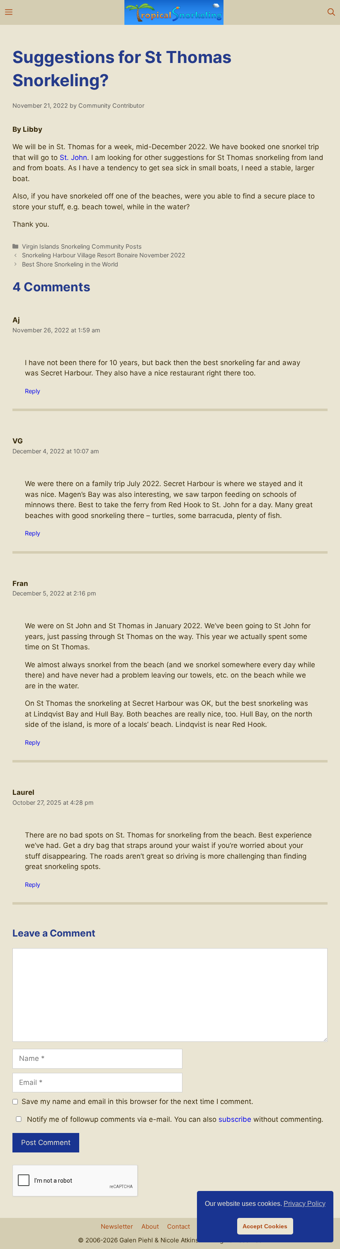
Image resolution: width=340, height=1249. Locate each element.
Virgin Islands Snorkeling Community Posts (82, 246)
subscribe (235, 1119)
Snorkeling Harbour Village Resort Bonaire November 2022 (103, 255)
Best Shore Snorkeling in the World (70, 264)
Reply (32, 391)
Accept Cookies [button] (265, 1226)
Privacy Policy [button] (304, 1203)
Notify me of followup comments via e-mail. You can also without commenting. (174, 1119)
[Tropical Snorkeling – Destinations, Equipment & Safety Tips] (173, 12)
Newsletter (117, 1226)
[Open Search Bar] (331, 12)
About (150, 1226)
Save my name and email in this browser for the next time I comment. (137, 1101)
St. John (73, 157)
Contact (178, 1226)
